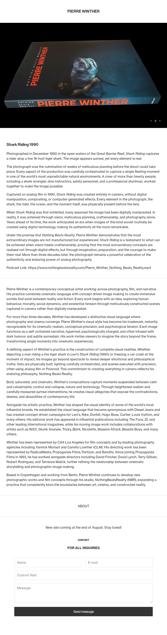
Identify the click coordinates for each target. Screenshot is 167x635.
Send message (83, 612)
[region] (83, 75)
